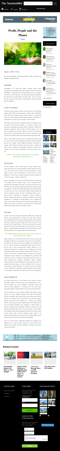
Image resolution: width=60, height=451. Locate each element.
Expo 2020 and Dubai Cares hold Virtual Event (50, 58)
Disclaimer (6, 393)
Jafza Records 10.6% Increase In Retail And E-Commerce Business (51, 90)
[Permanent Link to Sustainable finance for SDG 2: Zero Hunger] (10, 356)
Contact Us (7, 396)
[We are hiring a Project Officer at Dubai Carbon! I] (53, 159)
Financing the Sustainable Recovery (49, 50)
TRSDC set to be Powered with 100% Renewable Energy (51, 74)
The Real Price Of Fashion (49, 367)
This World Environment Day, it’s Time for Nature (51, 82)
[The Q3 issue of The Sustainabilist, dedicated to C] (53, 138)
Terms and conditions (9, 390)
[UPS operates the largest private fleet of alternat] (53, 145)
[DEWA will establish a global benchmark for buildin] (46, 138)
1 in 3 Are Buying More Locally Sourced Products (36, 369)
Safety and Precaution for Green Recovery (51, 66)
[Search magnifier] (51, 3)
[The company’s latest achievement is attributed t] (53, 152)
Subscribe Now (40, 8)
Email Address (26, 397)
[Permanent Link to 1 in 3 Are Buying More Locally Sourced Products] (37, 355)
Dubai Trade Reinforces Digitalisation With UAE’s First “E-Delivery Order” (22, 371)
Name (24, 402)
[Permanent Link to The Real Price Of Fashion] (50, 355)
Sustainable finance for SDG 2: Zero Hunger (8, 369)
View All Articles (47, 98)
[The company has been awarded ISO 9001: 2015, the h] (46, 159)
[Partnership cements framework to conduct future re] (46, 152)
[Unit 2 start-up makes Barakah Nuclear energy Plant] (46, 145)
